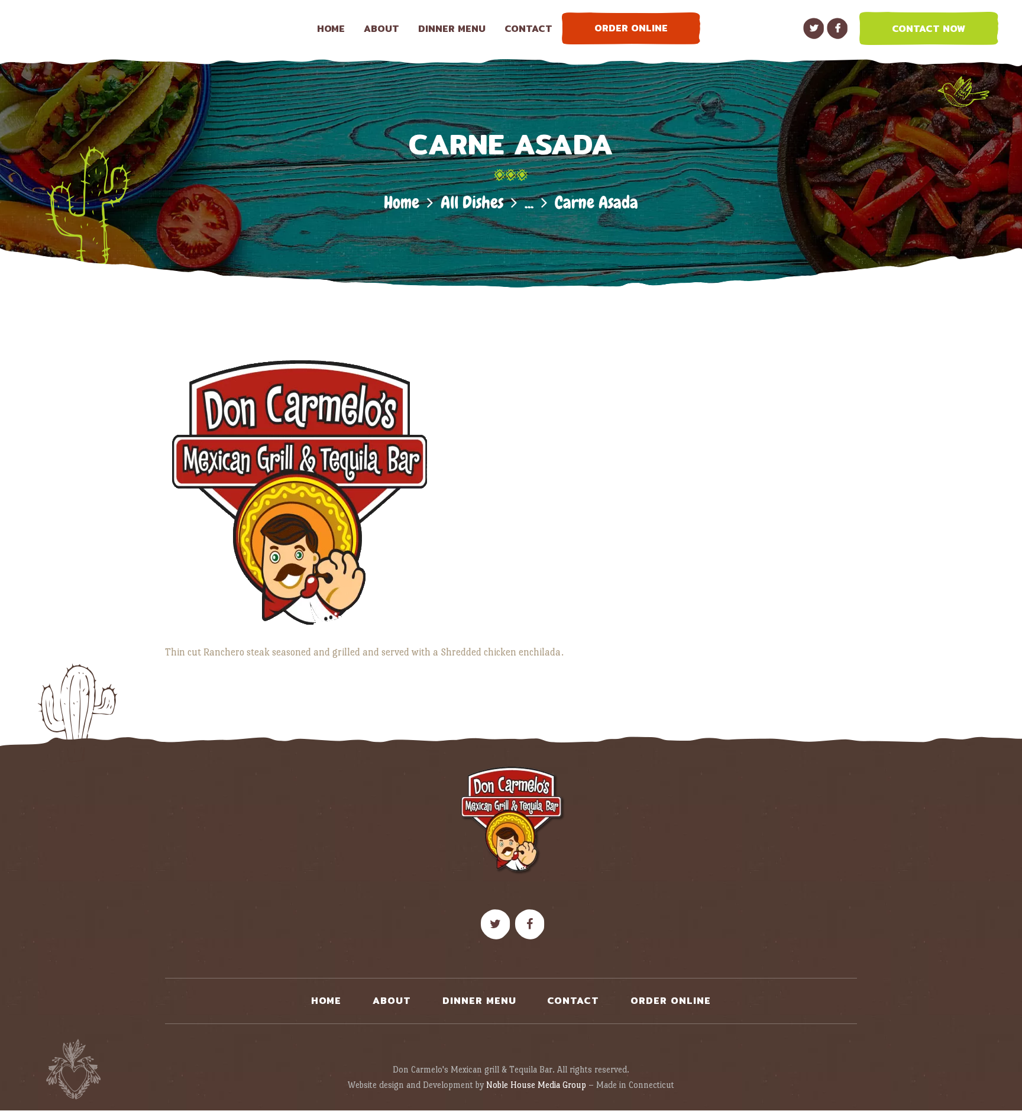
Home (401, 203)
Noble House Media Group (536, 1085)
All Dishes (472, 203)
